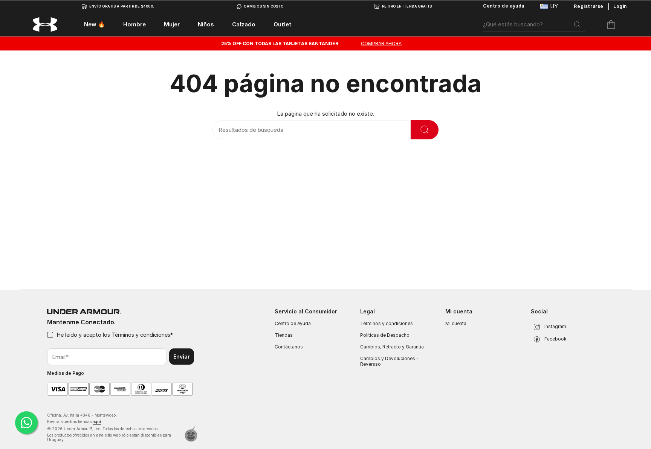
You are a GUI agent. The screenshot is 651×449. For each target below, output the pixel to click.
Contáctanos (289, 347)
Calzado (243, 24)
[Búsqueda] (577, 24)
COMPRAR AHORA (381, 43)
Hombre (134, 24)
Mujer (172, 24)
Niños (206, 24)
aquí (97, 421)
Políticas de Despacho (385, 335)
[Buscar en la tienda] (425, 129)
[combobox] (534, 24)
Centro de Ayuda (293, 323)
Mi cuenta (455, 323)
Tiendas (284, 335)
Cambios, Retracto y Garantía (392, 347)
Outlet (283, 24)
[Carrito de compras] (611, 24)
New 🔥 (94, 24)
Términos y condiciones (140, 334)
